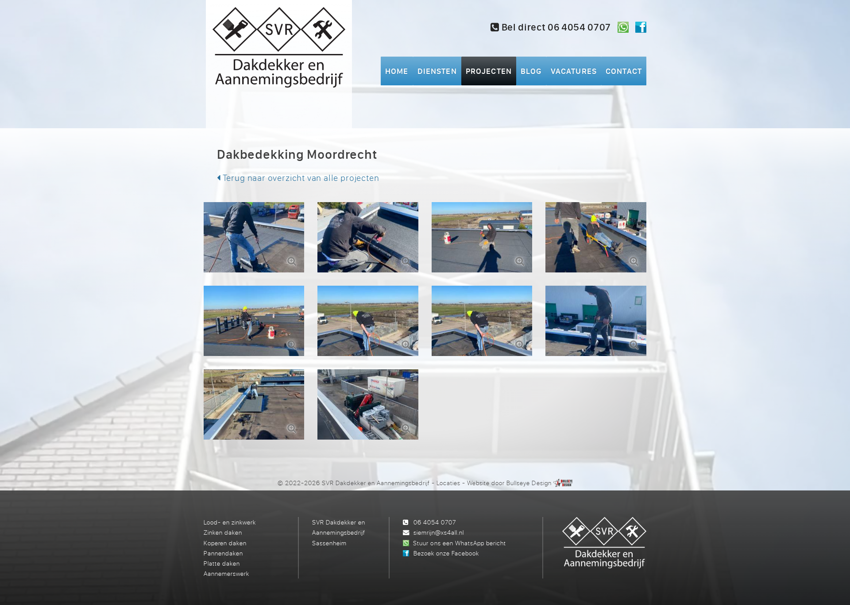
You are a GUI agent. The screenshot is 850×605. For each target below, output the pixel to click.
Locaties (448, 483)
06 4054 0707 (434, 522)
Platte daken (222, 563)
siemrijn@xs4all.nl (438, 532)
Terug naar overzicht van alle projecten (299, 177)
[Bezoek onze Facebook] (640, 27)
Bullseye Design (528, 483)
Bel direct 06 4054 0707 (555, 27)
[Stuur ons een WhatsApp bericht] (623, 27)
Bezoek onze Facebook (446, 553)
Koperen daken (225, 543)
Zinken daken (223, 532)
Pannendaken (223, 553)
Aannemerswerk (226, 573)
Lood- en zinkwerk (230, 522)
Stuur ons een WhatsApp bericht (459, 543)
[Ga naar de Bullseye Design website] (563, 483)
